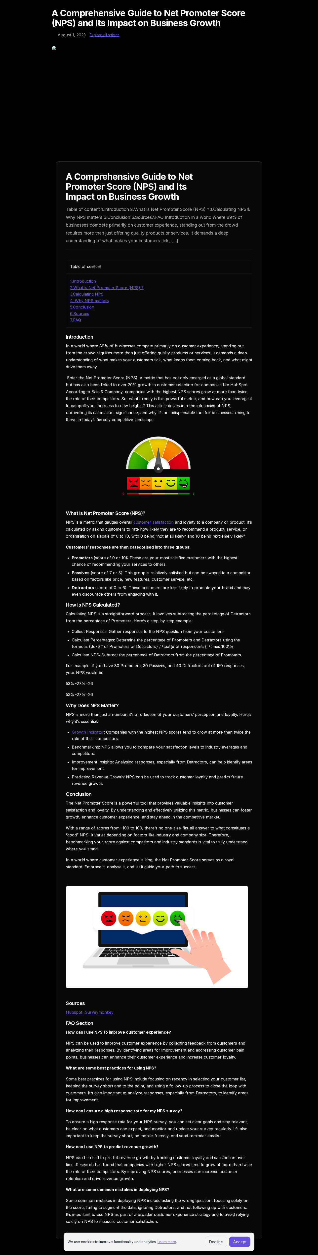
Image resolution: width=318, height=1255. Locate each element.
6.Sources (79, 313)
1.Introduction (83, 281)
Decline (216, 1241)
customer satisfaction (153, 522)
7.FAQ (75, 319)
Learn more (167, 1242)
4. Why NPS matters (89, 300)
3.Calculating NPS (87, 294)
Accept (239, 1241)
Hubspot (74, 1012)
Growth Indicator (88, 732)
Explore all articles (104, 35)
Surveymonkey (99, 1012)
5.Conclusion (82, 307)
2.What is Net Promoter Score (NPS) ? (107, 287)
